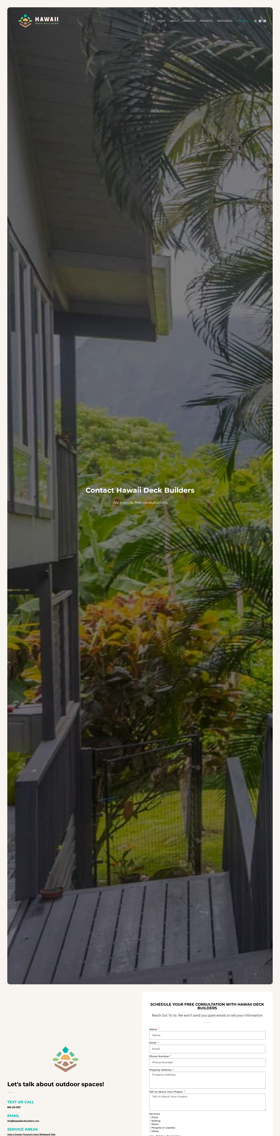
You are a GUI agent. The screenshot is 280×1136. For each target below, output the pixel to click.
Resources (224, 20)
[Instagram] (255, 21)
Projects (206, 20)
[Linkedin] (265, 21)
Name (153, 1029)
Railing (156, 1120)
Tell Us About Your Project (166, 1091)
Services (189, 20)
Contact (243, 20)
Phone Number (159, 1056)
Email (153, 1042)
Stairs (155, 1124)
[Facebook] (260, 21)
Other (155, 1131)
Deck (155, 1117)
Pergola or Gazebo (163, 1127)
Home (161, 20)
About (174, 20)
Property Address (160, 1069)
